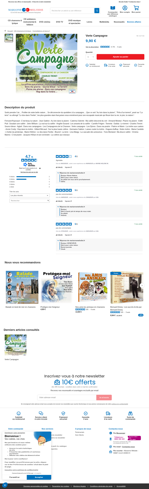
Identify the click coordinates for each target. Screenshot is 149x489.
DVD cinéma (44, 22)
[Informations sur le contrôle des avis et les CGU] (40, 168)
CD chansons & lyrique (15, 22)
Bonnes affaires (134, 22)
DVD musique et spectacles (74, 22)
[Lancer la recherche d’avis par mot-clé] (48, 201)
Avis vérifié (138, 156)
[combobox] (75, 10)
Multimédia (104, 22)
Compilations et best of (41, 31)
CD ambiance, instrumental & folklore (29, 22)
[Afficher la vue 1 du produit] (9, 38)
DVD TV (59, 22)
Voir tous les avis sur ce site (29, 172)
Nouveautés (119, 22)
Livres (89, 22)
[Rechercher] (96, 10)
